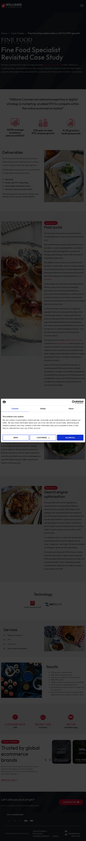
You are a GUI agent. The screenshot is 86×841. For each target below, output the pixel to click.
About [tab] (71, 408)
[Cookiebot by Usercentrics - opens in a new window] (73, 402)
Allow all (70, 438)
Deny (15, 438)
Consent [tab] (15, 408)
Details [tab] (43, 408)
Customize (42, 438)
